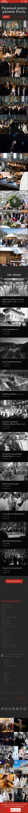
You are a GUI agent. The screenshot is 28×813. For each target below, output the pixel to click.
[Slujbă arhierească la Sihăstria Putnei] (21, 781)
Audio (5, 677)
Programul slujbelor (6, 607)
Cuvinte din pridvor (6, 636)
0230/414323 (7, 662)
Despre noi (7, 679)
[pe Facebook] (2, 708)
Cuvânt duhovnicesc (6, 623)
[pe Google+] (17, 708)
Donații (6, 681)
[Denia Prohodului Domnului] (21, 725)
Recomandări (4, 642)
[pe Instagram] (9, 708)
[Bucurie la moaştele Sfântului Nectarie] (21, 753)
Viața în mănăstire (6, 619)
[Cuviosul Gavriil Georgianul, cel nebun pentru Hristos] (21, 739)
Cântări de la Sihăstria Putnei (9, 617)
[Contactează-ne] (20, 708)
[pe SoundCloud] (13, 708)
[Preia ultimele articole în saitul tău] (24, 708)
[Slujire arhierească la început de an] (21, 795)
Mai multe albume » (14, 581)
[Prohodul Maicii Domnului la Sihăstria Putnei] (7, 739)
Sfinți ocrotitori (5, 621)
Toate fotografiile (18, 17)
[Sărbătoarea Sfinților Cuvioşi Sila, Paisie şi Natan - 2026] (7, 795)
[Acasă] (4, 1)
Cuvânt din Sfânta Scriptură (8, 625)
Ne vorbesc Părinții (6, 634)
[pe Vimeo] (6, 708)
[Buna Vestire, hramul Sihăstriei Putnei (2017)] (7, 725)
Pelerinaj (3, 613)
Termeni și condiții (19, 806)
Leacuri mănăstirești (6, 640)
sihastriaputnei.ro (11, 601)
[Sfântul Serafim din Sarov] (7, 767)
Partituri (3, 632)
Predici (3, 615)
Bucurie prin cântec (6, 605)
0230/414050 (7, 660)
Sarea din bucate (5, 638)
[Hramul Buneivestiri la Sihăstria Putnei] (21, 767)
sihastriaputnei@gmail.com (11, 665)
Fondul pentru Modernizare (8, 646)
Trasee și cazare (8, 683)
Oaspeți (3, 630)
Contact (6, 685)
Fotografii (6, 672)
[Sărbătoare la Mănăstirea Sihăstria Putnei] (7, 753)
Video (5, 675)
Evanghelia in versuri (6, 627)
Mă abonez (21, 698)
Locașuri (3, 611)
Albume (6, 17)
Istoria (3, 609)
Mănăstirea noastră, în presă (8, 644)
